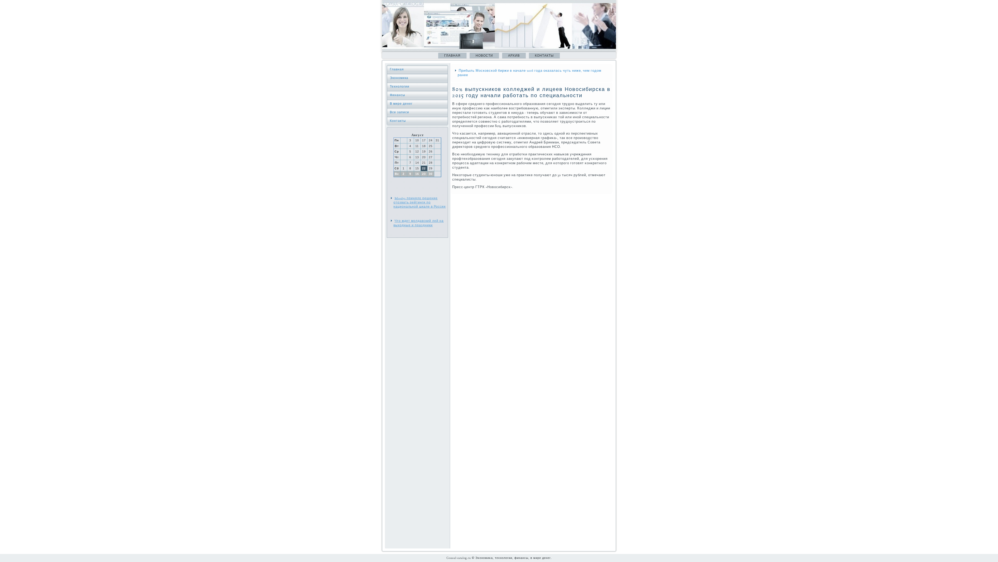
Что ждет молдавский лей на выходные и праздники (418, 223)
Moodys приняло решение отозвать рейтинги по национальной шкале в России (419, 202)
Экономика (399, 78)
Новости (484, 55)
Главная (452, 55)
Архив (514, 55)
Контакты (544, 55)
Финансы (397, 95)
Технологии (399, 86)
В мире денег (401, 104)
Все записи (399, 112)
